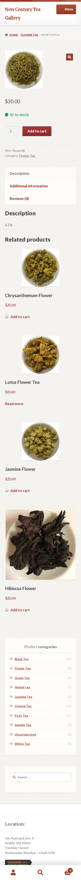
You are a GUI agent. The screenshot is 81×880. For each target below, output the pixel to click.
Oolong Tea (23, 706)
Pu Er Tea (21, 715)
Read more (14, 403)
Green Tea (22, 678)
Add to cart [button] (20, 316)
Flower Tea (29, 34)
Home (13, 34)
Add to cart (36, 131)
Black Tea (22, 659)
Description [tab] (19, 173)
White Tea (22, 744)
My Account (13, 872)
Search (40, 872)
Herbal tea (22, 687)
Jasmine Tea (23, 696)
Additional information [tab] (29, 186)
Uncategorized (25, 734)
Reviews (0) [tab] (19, 198)
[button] (69, 57)
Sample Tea (23, 725)
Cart (62, 869)
